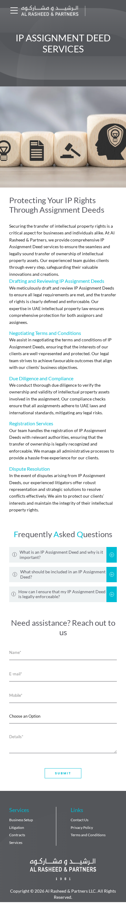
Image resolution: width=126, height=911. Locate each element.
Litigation (16, 827)
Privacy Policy (82, 827)
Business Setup (21, 820)
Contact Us (79, 820)
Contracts (17, 835)
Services (15, 842)
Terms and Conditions (88, 835)
